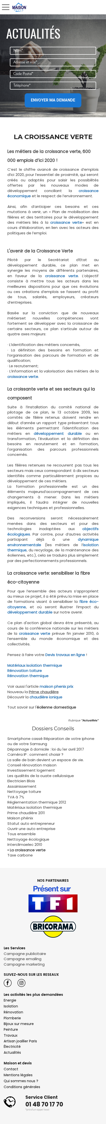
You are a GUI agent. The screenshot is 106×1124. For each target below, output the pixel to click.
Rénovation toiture (24, 670)
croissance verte (66, 222)
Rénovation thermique (28, 675)
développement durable (30, 612)
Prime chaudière (44, 691)
